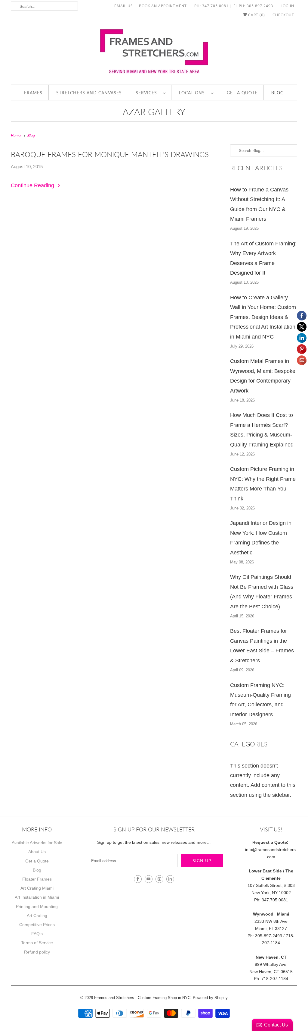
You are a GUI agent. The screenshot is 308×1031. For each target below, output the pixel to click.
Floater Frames (37, 879)
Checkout (283, 14)
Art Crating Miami (37, 888)
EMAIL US (123, 5)
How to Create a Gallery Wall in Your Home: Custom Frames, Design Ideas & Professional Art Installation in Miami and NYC (263, 317)
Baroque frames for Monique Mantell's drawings (110, 154)
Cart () (256, 14)
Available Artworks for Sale (37, 842)
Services (148, 92)
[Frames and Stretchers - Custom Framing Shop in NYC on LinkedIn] (170, 879)
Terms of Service (37, 942)
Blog (277, 92)
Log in (287, 5)
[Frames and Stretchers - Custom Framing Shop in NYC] (154, 53)
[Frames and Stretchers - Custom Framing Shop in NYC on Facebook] (138, 879)
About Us (37, 851)
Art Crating (37, 915)
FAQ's (37, 933)
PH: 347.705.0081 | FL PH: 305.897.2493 (233, 5)
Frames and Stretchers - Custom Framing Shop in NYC (142, 997)
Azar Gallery (154, 111)
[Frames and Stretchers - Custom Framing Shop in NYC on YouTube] (148, 879)
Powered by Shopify (210, 997)
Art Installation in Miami (37, 897)
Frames (33, 92)
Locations (193, 92)
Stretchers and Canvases (89, 92)
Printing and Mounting (37, 906)
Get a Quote (242, 92)
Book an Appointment (163, 5)
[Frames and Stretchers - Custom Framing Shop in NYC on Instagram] (159, 879)
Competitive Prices (37, 924)
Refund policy (37, 952)
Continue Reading (33, 185)
